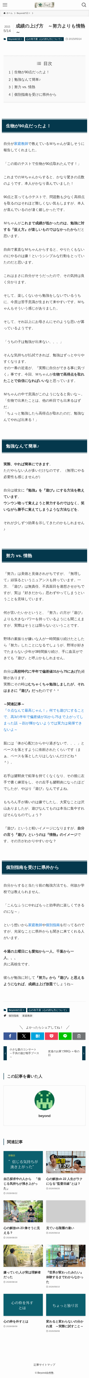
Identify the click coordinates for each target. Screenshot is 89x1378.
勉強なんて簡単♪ (27, 79)
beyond (44, 1116)
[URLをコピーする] (78, 1036)
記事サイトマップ (44, 1364)
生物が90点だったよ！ (32, 72)
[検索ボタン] (84, 5)
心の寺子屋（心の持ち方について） (44, 39)
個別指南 (53, 925)
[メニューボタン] (5, 5)
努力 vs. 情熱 (24, 87)
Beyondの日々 (15, 39)
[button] (10, 1036)
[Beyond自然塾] (44, 5)
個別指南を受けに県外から (35, 94)
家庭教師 (21, 144)
